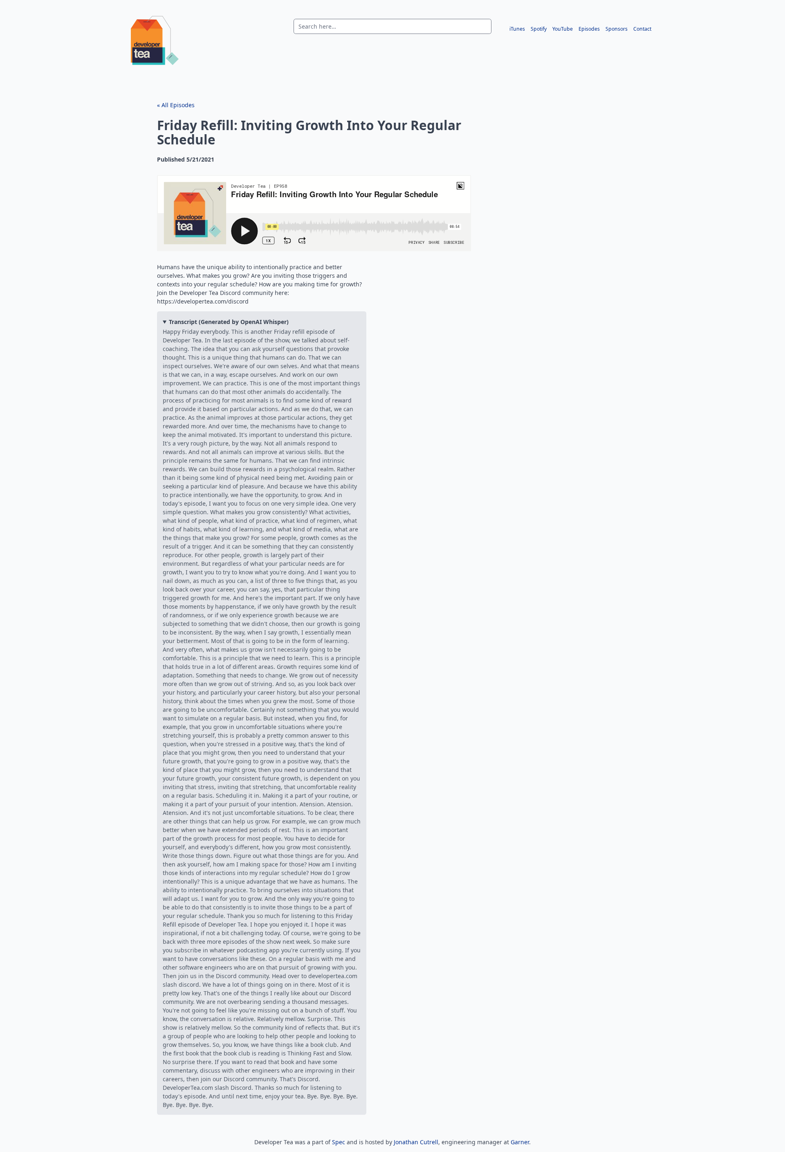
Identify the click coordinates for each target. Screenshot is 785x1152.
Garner (520, 1142)
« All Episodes (176, 105)
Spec (338, 1142)
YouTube (562, 28)
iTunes (517, 28)
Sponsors (617, 28)
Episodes (589, 28)
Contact (642, 28)
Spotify (539, 28)
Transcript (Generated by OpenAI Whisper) (229, 322)
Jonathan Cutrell (416, 1142)
